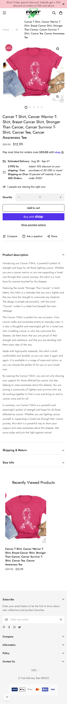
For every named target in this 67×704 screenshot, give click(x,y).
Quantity (7, 197)
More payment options (33, 225)
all (17, 29)
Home (6, 29)
